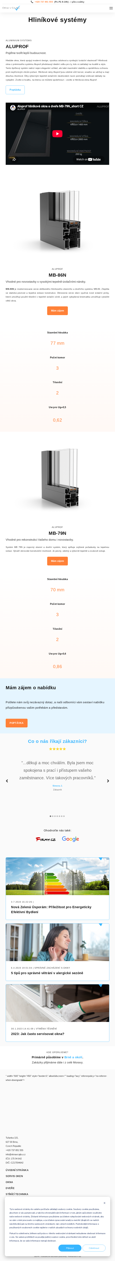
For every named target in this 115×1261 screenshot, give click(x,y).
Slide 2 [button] (52, 816)
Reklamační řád (74, 1256)
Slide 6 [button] (61, 816)
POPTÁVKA (17, 723)
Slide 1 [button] (50, 816)
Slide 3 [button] (55, 816)
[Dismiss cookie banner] (104, 1203)
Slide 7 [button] (64, 816)
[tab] (51, 815)
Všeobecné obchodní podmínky (54, 1256)
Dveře (10, 1188)
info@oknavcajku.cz (16, 1154)
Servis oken (14, 1176)
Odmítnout (94, 1248)
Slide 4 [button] (57, 816)
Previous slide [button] (7, 781)
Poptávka (15, 90)
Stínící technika (17, 1194)
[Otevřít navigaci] (111, 8)
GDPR (36, 1256)
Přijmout (70, 1248)
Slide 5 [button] (59, 816)
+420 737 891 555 (44, 2)
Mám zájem (57, 310)
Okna (9, 1182)
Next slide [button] (108, 781)
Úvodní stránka (17, 1170)
